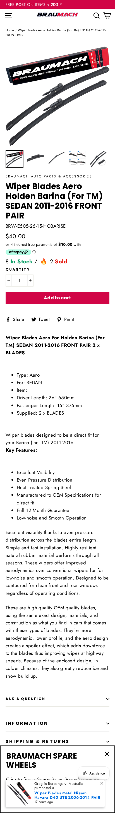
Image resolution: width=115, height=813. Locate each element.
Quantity (18, 269)
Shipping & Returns (38, 741)
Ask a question (25, 698)
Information (27, 723)
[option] (57, 95)
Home (10, 30)
